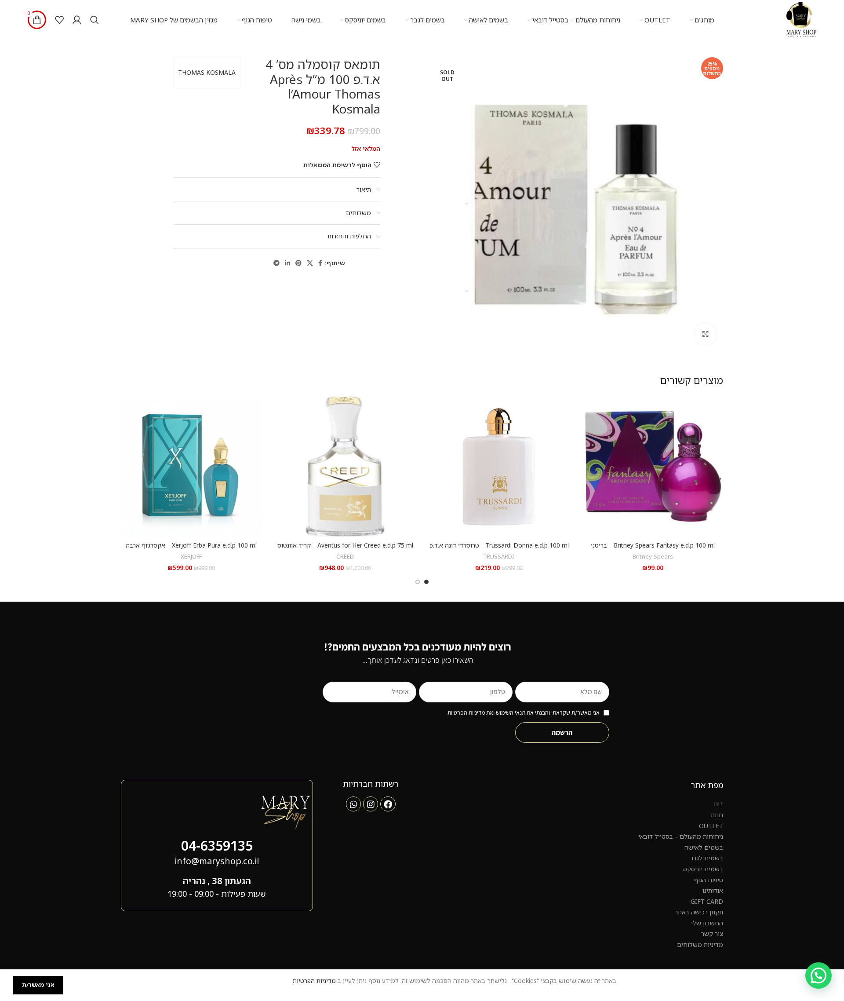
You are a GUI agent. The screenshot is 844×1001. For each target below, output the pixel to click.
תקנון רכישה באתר (699, 912)
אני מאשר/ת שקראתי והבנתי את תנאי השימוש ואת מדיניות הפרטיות (523, 712)
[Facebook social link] (320, 263)
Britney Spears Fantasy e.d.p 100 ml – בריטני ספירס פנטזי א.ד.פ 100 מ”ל (653, 549)
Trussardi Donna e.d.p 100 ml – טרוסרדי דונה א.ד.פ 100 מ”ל (499, 549)
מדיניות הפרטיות (314, 980)
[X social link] (310, 263)
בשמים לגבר (706, 858)
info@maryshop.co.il (217, 861)
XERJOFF (191, 556)
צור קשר (712, 933)
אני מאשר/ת (38, 985)
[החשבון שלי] (77, 20)
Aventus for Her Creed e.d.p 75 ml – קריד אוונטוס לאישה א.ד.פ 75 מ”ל (345, 549)
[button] (818, 975)
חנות (717, 815)
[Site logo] (801, 19)
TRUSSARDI (499, 556)
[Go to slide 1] (426, 582)
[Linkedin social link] (287, 263)
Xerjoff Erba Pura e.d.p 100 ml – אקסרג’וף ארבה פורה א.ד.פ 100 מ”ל (191, 549)
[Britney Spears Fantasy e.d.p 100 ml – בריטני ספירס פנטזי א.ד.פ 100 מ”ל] (652, 466)
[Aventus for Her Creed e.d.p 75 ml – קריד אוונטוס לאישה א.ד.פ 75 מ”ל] (345, 466)
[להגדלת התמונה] (706, 334)
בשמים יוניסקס (703, 869)
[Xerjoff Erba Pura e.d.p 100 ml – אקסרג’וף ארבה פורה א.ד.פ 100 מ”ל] (191, 466)
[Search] (94, 20)
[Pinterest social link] (298, 263)
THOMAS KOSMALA (207, 72)
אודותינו (712, 890)
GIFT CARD (707, 901)
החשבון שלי (707, 923)
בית (718, 804)
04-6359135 (217, 846)
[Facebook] (387, 803)
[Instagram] (370, 803)
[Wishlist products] (59, 20)
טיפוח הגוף (708, 880)
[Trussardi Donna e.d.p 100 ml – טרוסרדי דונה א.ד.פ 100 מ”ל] (499, 466)
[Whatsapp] (353, 803)
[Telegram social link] (276, 263)
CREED (345, 556)
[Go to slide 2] (417, 582)
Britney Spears (653, 556)
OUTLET (711, 826)
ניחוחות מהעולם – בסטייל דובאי (680, 836)
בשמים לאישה (703, 847)
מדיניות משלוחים (700, 944)
